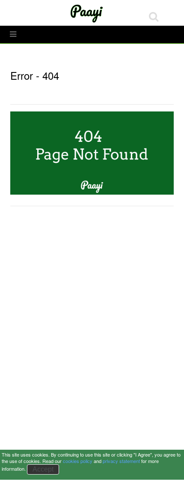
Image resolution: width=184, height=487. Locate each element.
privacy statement (121, 460)
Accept (43, 469)
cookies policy (77, 460)
